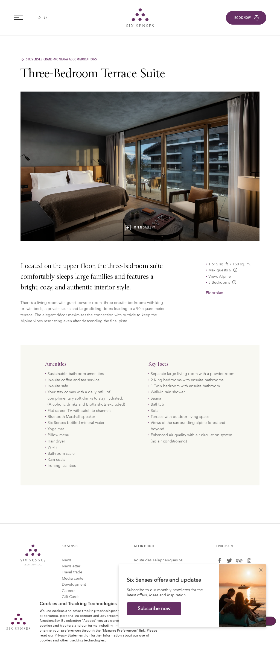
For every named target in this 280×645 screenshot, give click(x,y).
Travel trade (72, 572)
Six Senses (33, 555)
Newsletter (71, 566)
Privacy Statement (69, 634)
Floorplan (214, 292)
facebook (219, 560)
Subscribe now (154, 608)
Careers (68, 590)
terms (93, 625)
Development (74, 584)
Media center (73, 578)
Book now (242, 17)
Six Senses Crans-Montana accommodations (61, 59)
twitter (229, 560)
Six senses (140, 17)
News (66, 560)
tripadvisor (239, 560)
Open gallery (144, 227)
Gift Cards (70, 596)
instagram (249, 560)
